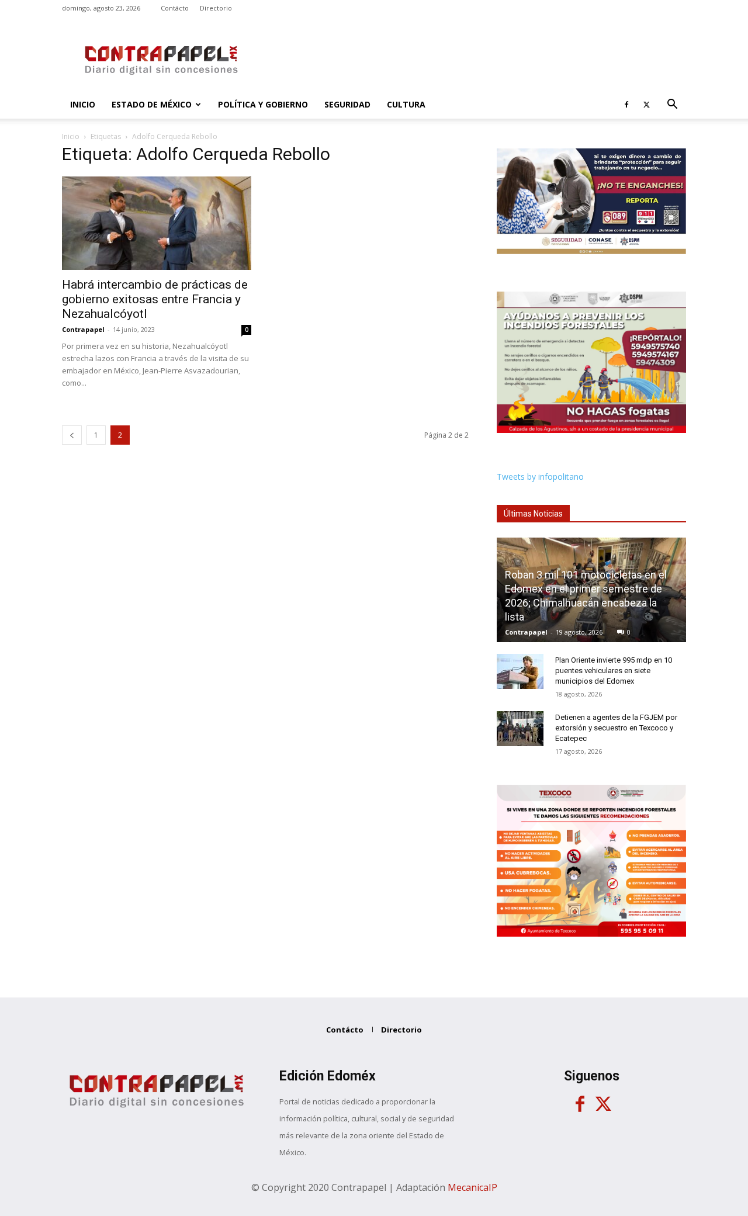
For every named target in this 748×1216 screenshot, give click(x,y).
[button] (672, 105)
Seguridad (347, 104)
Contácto (175, 8)
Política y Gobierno (263, 104)
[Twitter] (646, 105)
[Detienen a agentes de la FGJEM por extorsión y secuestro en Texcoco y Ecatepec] (520, 728)
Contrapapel (83, 329)
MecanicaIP (472, 1187)
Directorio (216, 8)
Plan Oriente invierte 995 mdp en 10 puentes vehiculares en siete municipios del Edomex (613, 670)
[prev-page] (72, 435)
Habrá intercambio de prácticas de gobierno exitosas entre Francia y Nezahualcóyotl (155, 299)
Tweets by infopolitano (540, 476)
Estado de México (152, 104)
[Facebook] (626, 105)
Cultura (406, 104)
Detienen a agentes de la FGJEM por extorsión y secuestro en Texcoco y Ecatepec (616, 728)
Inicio (82, 104)
